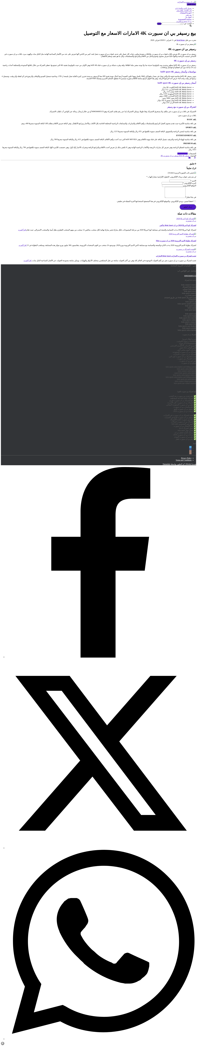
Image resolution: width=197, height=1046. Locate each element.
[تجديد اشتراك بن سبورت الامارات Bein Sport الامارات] (186, 249)
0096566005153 (190, 276)
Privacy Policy (186, 458)
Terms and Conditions (184, 460)
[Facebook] (100, 657)
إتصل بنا (189, 17)
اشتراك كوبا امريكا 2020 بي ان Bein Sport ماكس (177, 225)
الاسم (193, 181)
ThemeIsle (166, 464)
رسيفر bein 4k (184, 156)
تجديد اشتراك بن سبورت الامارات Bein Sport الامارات (176, 256)
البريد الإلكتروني (189, 183)
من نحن (189, 15)
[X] (100, 848)
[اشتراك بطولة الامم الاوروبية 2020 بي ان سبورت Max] (182, 234)
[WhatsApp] (100, 1039)
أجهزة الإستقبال (186, 13)
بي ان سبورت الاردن (184, 21)
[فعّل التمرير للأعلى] (2, 1043)
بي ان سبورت (182, 154)
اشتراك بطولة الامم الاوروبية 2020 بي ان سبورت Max (176, 241)
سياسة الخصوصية (185, 19)
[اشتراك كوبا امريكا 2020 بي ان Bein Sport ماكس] (186, 219)
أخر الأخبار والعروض (184, 11)
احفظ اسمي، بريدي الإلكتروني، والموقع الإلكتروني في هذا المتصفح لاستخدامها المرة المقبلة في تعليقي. (155, 201)
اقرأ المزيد (22, 230)
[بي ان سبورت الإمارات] (186, 2)
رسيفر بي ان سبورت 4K (170, 156)
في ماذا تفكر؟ (190, 197)
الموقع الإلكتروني (189, 186)
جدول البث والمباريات (183, 8)
